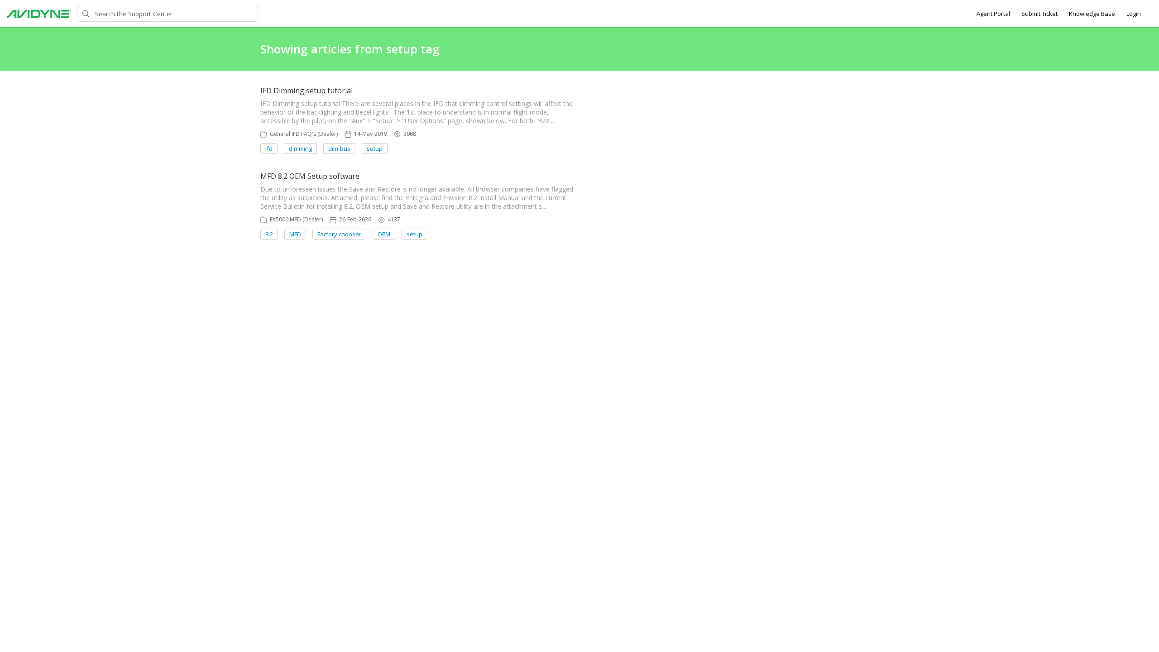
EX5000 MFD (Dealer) (296, 219)
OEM (384, 234)
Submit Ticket (1039, 14)
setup (375, 148)
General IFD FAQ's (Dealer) (304, 134)
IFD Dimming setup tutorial (306, 91)
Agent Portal (993, 14)
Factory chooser (339, 234)
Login (1133, 14)
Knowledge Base (1092, 14)
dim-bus (339, 148)
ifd (269, 148)
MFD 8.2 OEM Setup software (309, 176)
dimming (300, 148)
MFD (295, 234)
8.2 (269, 234)
